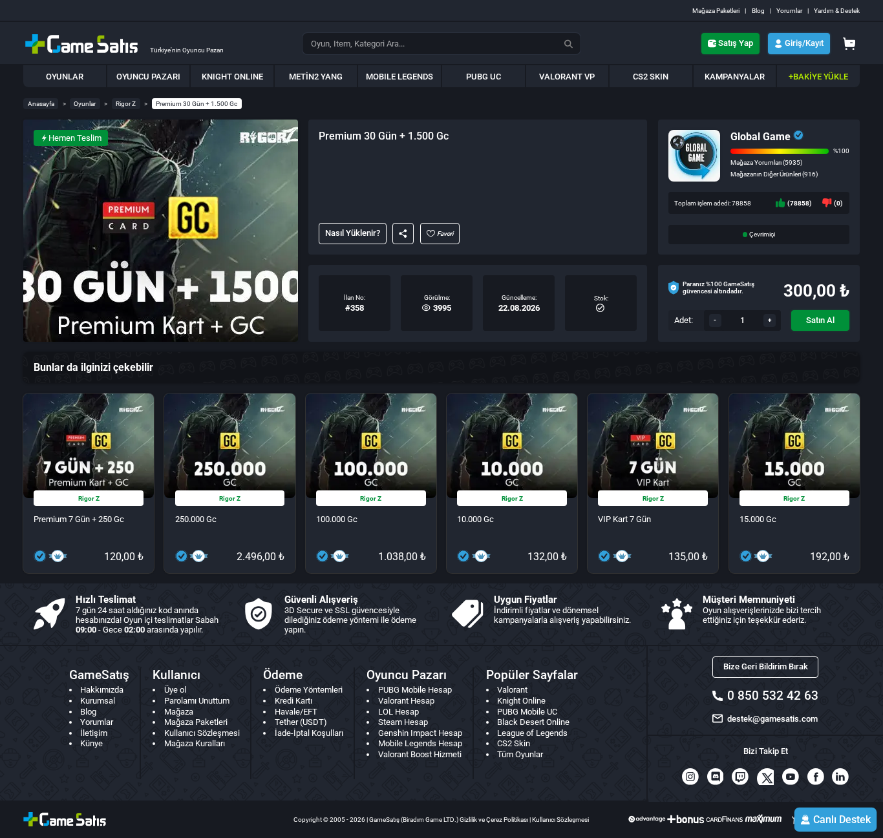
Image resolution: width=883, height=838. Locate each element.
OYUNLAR (64, 76)
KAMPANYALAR (735, 76)
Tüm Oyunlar (520, 754)
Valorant (512, 690)
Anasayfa (41, 103)
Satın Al (820, 320)
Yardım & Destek (837, 10)
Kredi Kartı (293, 701)
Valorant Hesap (406, 701)
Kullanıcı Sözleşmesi (202, 733)
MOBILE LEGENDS (399, 76)
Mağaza (178, 712)
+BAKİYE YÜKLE (818, 76)
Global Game (760, 137)
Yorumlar (789, 10)
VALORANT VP (567, 76)
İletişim (93, 733)
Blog (758, 10)
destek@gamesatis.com (772, 719)
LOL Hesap (398, 712)
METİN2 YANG (316, 76)
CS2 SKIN (650, 76)
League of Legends (532, 733)
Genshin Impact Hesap (420, 733)
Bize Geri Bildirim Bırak (765, 666)
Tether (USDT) (301, 722)
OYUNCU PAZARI (148, 76)
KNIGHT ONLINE (232, 76)
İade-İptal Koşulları (309, 733)
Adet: (683, 320)
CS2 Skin (513, 743)
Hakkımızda (101, 690)
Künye (91, 743)
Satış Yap (735, 43)
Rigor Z (126, 103)
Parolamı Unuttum (196, 701)
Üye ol (175, 690)
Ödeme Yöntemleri (309, 690)
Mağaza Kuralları (194, 743)
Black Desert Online (533, 722)
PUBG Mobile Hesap (415, 690)
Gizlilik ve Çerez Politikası (494, 819)
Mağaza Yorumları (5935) (766, 162)
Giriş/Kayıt (804, 43)
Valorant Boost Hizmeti (420, 754)
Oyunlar (85, 103)
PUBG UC (483, 76)
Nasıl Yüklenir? (352, 233)
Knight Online (521, 701)
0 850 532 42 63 (772, 695)
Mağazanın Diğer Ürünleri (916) (774, 174)
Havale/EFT (296, 712)
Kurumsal (97, 701)
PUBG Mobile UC (527, 712)
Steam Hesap (403, 722)
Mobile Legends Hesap (420, 743)
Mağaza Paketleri (715, 10)
